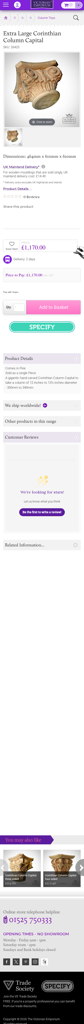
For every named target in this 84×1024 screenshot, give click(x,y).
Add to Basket (53, 307)
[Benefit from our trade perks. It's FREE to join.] (18, 986)
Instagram (35, 961)
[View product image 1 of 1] (13, 137)
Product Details (16, 189)
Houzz (44, 961)
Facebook (6, 961)
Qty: (9, 307)
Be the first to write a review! (42, 512)
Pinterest (25, 961)
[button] (42, 358)
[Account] (19, 5)
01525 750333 (30, 920)
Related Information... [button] (24, 544)
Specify (57, 986)
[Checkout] (78, 5)
